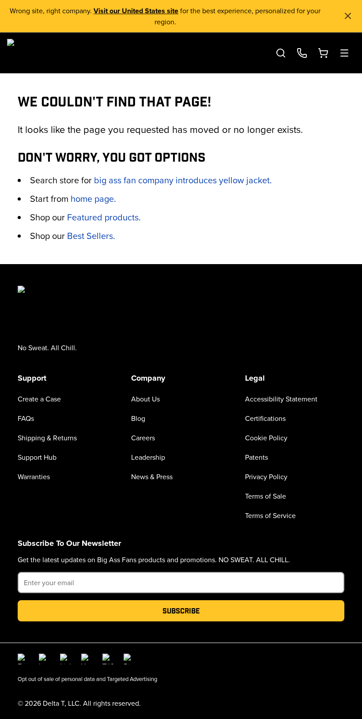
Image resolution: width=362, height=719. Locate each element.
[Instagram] (44, 659)
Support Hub (37, 457)
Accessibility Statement (281, 399)
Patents (256, 457)
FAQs (26, 418)
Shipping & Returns (47, 438)
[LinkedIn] (65, 659)
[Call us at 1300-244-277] (302, 53)
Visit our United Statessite (136, 11)
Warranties (34, 476)
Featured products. (104, 217)
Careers (143, 438)
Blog (138, 418)
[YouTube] (86, 659)
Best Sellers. (91, 235)
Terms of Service (270, 515)
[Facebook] (23, 659)
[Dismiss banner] (348, 16)
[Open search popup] (280, 53)
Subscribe (181, 610)
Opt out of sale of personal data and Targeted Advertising (87, 679)
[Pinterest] (129, 659)
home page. (93, 198)
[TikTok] (107, 659)
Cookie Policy (266, 438)
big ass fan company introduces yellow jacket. (183, 180)
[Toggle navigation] (344, 53)
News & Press (152, 476)
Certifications (265, 418)
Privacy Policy (266, 476)
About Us (145, 399)
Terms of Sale (265, 496)
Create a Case (39, 399)
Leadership (148, 457)
